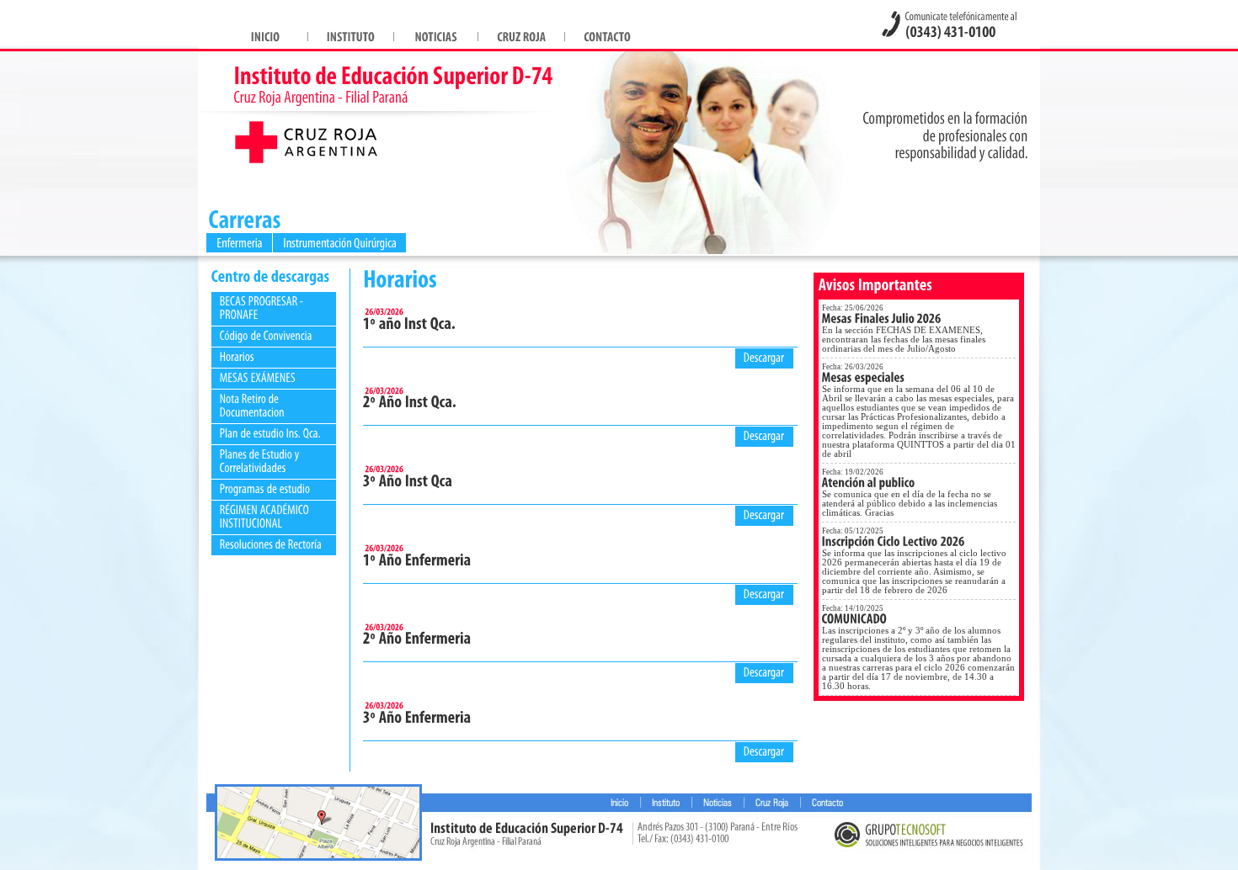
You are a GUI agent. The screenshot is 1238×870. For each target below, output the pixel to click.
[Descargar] (764, 356)
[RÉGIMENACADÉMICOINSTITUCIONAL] (266, 516)
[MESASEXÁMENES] (258, 377)
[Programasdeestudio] (265, 488)
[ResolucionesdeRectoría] (271, 544)
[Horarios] (237, 356)
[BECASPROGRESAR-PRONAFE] (263, 307)
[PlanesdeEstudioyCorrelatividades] (261, 461)
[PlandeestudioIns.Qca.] (270, 433)
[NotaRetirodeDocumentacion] (252, 405)
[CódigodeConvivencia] (266, 335)
